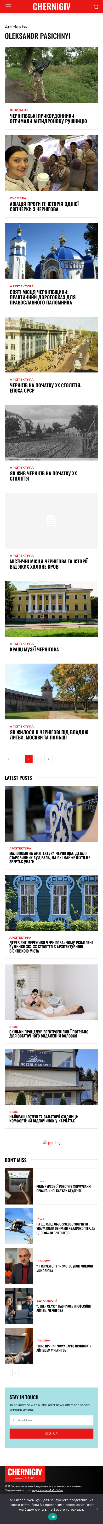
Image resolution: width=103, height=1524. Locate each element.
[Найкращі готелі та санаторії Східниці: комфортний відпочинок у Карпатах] (51, 1077)
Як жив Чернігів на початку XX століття (43, 476)
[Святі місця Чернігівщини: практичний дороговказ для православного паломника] (51, 251)
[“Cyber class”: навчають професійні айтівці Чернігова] (19, 1306)
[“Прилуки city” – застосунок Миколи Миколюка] (19, 1266)
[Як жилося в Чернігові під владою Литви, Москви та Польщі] (51, 691)
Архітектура (22, 286)
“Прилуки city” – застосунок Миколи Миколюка (64, 1268)
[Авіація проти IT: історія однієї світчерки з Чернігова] (51, 163)
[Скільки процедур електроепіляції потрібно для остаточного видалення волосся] (51, 992)
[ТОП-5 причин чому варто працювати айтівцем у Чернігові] (19, 1346)
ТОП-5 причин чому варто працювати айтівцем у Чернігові (64, 1348)
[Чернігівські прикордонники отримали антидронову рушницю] (51, 75)
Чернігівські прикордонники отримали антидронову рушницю (48, 118)
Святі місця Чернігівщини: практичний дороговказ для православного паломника (43, 297)
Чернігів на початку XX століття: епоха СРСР (45, 388)
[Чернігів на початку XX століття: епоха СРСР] (51, 344)
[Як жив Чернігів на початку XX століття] (51, 433)
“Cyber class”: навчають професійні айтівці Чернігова (63, 1308)
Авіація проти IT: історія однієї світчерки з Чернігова (44, 206)
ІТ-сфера (18, 198)
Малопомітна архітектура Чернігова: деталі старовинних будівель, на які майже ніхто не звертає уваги (49, 857)
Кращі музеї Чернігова (34, 649)
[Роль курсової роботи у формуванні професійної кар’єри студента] (19, 1186)
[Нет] (97, 1509)
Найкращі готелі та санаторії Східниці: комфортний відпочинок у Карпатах (43, 1119)
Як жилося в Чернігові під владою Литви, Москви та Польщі (49, 734)
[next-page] (48, 759)
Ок (53, 1517)
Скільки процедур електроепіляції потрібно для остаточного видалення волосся (48, 1034)
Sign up (51, 1433)
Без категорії (46, 1300)
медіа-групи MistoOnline (47, 1490)
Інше (13, 1027)
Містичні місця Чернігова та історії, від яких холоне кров (49, 564)
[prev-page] (9, 759)
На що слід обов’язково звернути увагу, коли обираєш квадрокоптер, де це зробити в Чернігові (65, 1228)
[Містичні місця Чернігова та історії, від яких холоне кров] (51, 521)
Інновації (19, 110)
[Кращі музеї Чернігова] (51, 609)
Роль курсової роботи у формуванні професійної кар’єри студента (63, 1188)
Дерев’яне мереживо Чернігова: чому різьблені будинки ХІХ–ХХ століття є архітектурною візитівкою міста (51, 947)
